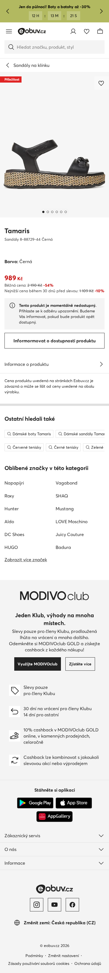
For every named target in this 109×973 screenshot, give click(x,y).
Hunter (11, 508)
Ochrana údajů (87, 963)
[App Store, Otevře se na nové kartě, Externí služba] (74, 803)
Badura (63, 547)
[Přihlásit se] (73, 31)
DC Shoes (14, 534)
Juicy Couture (70, 534)
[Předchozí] (8, 11)
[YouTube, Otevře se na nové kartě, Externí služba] (54, 904)
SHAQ (62, 496)
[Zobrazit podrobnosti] (101, 364)
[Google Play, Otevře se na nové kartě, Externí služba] (35, 803)
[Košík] (100, 31)
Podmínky (34, 955)
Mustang (65, 508)
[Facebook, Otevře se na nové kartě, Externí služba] (72, 904)
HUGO (11, 547)
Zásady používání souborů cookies (38, 963)
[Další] (101, 11)
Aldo (9, 521)
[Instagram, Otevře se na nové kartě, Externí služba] (36, 904)
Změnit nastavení (63, 955)
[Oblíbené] (86, 31)
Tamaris (17, 231)
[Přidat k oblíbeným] (101, 83)
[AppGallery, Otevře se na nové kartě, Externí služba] (54, 816)
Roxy (9, 496)
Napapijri (14, 483)
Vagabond (66, 483)
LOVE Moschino (71, 521)
